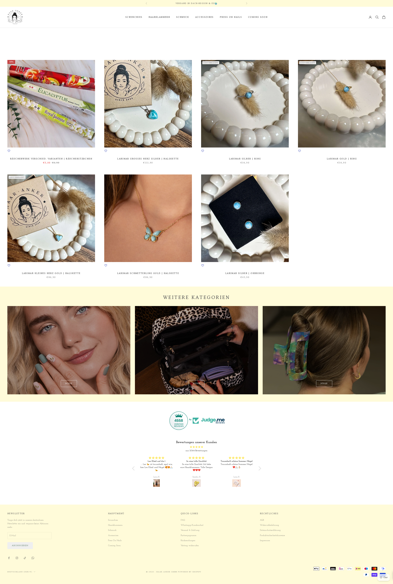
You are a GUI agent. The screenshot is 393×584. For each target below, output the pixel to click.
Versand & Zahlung (190, 530)
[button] (134, 468)
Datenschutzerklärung (270, 530)
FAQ (183, 520)
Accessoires (204, 17)
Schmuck (182, 17)
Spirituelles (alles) (41, 32)
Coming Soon (258, 17)
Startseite (13, 32)
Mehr (68, 384)
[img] (196, 447)
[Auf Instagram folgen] (16, 557)
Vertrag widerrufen (190, 545)
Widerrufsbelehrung (269, 525)
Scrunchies (133, 17)
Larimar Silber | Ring (245, 158)
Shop (24, 32)
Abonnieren (20, 546)
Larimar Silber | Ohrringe (245, 273)
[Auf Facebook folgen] (8, 557)
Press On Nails (231, 17)
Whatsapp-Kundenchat (192, 525)
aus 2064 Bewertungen (196, 451)
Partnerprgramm (188, 535)
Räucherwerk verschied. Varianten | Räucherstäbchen (51, 158)
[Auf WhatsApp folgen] (32, 557)
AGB (262, 520)
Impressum (265, 540)
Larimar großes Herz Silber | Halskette (148, 158)
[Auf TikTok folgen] (24, 557)
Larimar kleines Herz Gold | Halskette (51, 273)
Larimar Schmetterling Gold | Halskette (148, 273)
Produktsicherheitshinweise (272, 535)
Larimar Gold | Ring (342, 158)
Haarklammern (159, 17)
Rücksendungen (188, 540)
